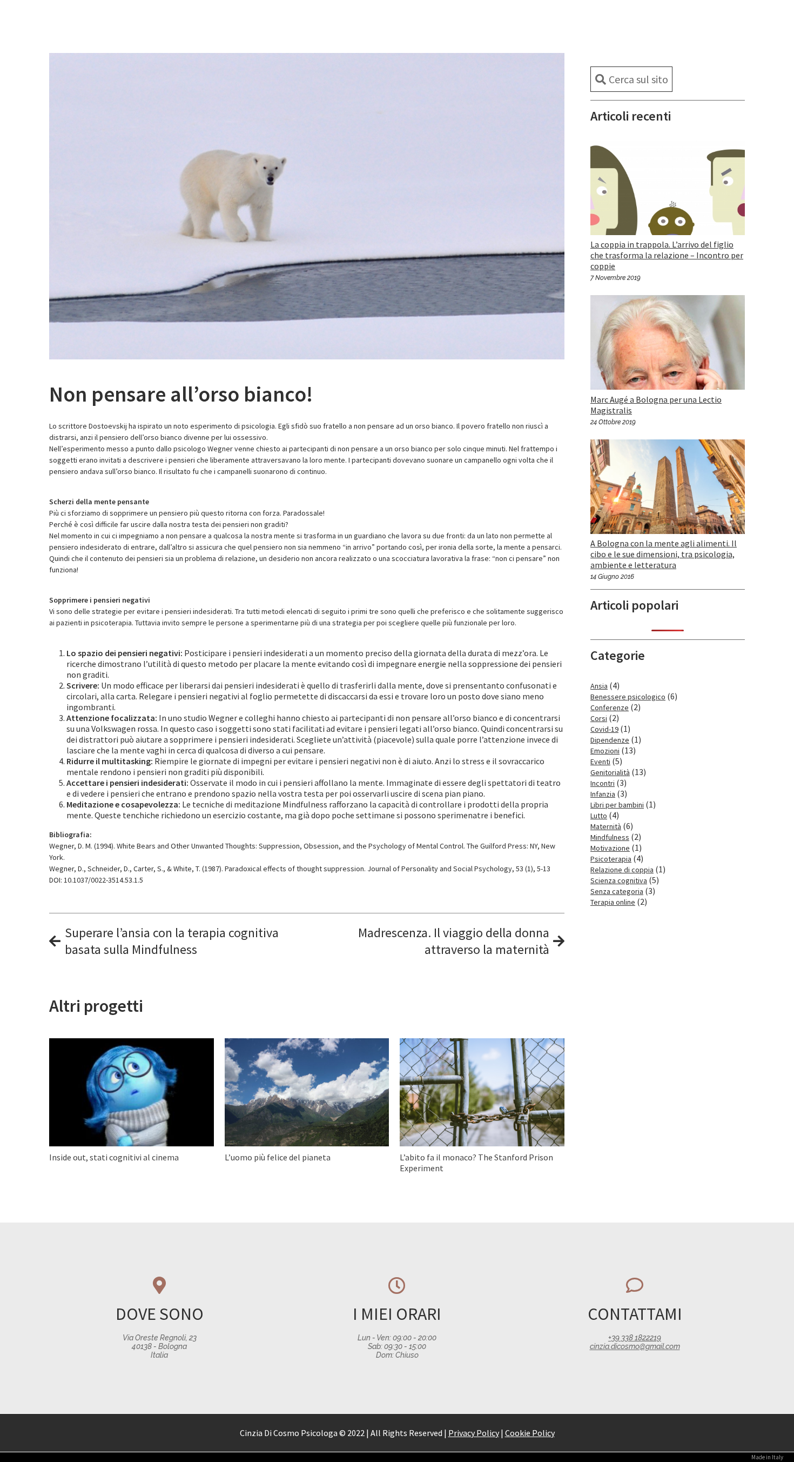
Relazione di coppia (622, 869)
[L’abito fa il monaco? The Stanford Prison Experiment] (482, 1091)
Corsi (598, 718)
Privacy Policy (473, 1432)
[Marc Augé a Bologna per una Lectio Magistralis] (667, 379)
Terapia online (612, 902)
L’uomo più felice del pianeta (278, 1157)
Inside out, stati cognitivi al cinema (114, 1157)
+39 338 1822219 (634, 1337)
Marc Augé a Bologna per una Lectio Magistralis (656, 405)
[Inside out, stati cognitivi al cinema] (131, 1114)
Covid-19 (604, 729)
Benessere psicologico (627, 697)
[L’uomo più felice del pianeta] (307, 1091)
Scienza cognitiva (618, 880)
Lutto (598, 815)
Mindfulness (609, 837)
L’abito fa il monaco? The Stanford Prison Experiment (476, 1162)
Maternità (605, 826)
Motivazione (610, 848)
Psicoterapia (610, 859)
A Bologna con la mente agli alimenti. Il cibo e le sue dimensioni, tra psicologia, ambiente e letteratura (663, 554)
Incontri (602, 783)
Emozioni (605, 751)
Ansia (599, 686)
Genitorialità (610, 772)
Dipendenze (609, 740)
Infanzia (602, 794)
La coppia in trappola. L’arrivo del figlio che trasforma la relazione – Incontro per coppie (666, 255)
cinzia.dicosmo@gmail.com (635, 1346)
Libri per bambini (617, 805)
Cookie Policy (530, 1432)
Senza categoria (616, 891)
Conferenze (609, 707)
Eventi (600, 761)
